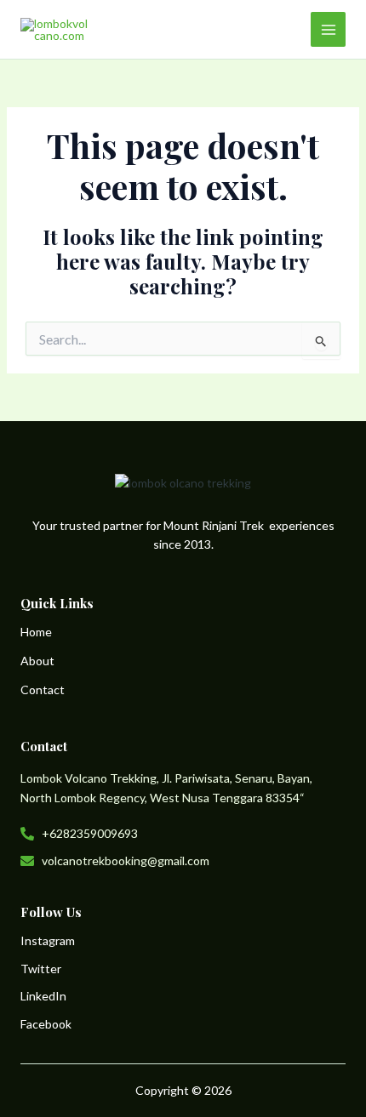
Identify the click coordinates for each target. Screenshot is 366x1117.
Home (36, 631)
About (37, 660)
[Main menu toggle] (328, 29)
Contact (42, 689)
